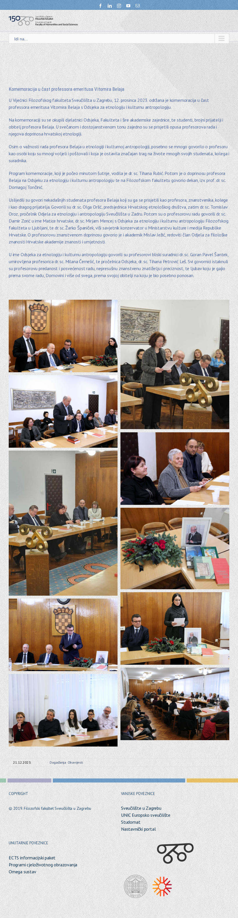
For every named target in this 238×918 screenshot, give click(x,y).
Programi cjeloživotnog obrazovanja (43, 865)
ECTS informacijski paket (32, 858)
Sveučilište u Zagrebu (141, 808)
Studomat (130, 822)
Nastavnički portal (138, 829)
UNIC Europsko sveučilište (145, 815)
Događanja (58, 762)
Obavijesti (75, 762)
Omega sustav (22, 871)
